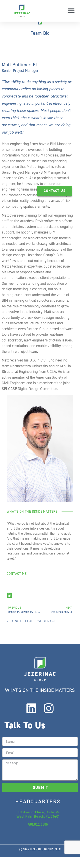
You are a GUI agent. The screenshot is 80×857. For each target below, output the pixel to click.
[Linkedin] (31, 708)
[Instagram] (48, 708)
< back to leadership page (31, 621)
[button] (71, 10)
